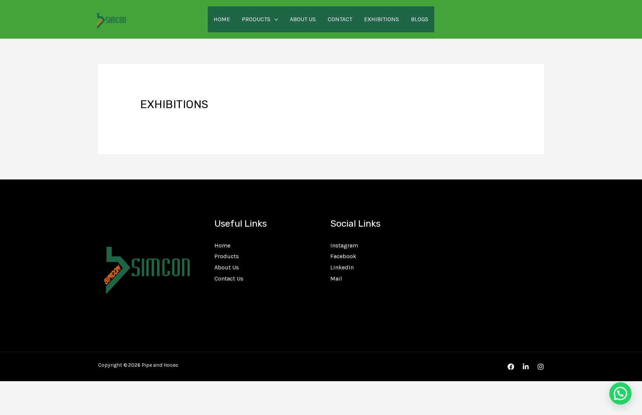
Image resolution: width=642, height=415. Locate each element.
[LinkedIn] (525, 366)
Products (256, 19)
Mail (336, 278)
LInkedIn (342, 267)
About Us (303, 19)
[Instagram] (540, 366)
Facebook (343, 256)
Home (222, 19)
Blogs (419, 19)
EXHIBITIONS (381, 19)
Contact (340, 19)
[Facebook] (511, 366)
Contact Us (228, 278)
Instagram (344, 245)
